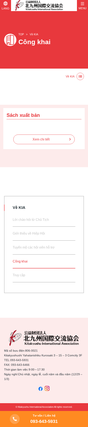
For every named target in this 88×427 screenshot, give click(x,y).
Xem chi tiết (41, 139)
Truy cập (19, 275)
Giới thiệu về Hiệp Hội (29, 233)
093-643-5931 (19, 360)
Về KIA (34, 34)
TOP (21, 34)
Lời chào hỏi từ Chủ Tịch (31, 219)
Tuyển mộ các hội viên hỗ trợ (34, 247)
